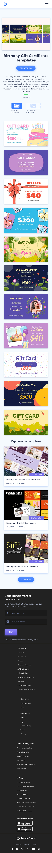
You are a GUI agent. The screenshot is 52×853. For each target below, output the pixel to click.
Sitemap (21, 681)
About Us (21, 653)
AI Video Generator (23, 782)
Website (23, 730)
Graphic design (26, 726)
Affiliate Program (24, 669)
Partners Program (24, 685)
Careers (20, 661)
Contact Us (22, 657)
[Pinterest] (22, 849)
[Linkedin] (39, 849)
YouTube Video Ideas (24, 811)
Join (11, 632)
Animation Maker (23, 752)
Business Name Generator (26, 803)
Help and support (24, 665)
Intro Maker (21, 760)
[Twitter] (27, 849)
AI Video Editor (22, 790)
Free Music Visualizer (24, 748)
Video (22, 718)
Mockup (23, 734)
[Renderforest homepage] (5, 4)
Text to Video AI (22, 795)
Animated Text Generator (26, 764)
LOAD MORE (26, 579)
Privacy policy (23, 673)
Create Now (26, 68)
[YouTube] (33, 849)
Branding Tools (25, 703)
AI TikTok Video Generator (26, 807)
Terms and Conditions (26, 677)
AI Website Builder (23, 799)
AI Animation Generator (25, 786)
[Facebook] (12, 849)
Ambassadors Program (26, 689)
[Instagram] (17, 849)
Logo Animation (23, 756)
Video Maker (21, 768)
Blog (22, 707)
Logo (22, 722)
